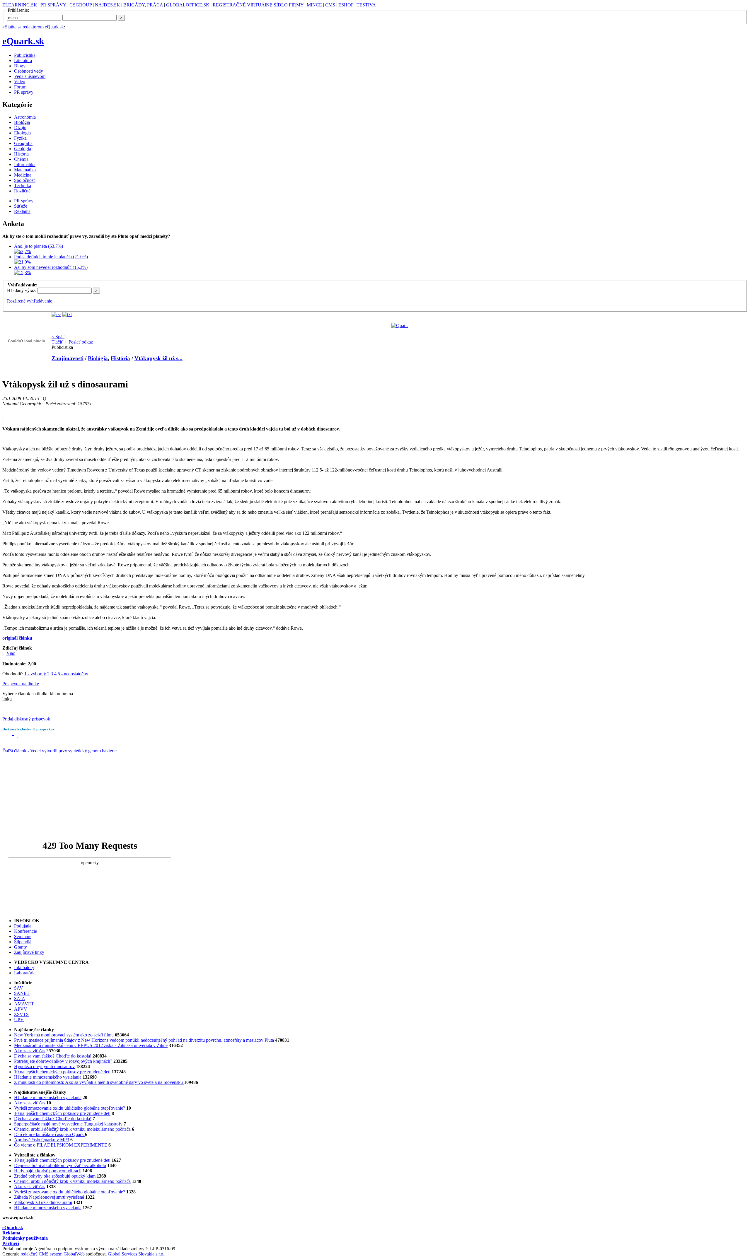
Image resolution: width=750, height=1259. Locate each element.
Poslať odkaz (81, 341)
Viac (10, 653)
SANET (22, 993)
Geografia (23, 143)
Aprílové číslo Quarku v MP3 (41, 1139)
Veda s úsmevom (29, 76)
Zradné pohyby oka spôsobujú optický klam (55, 1175)
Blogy (19, 65)
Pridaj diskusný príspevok (26, 718)
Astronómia (25, 117)
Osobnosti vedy (28, 71)
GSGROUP (80, 4)
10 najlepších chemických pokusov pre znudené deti (62, 1071)
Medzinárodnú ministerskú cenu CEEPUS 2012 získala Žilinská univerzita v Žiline (91, 1045)
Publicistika (24, 55)
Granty (20, 946)
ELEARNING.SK (19, 4)
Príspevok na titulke (20, 683)
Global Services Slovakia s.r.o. (136, 1253)
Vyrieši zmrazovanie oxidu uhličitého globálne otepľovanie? (69, 1108)
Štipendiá (22, 941)
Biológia (22, 122)
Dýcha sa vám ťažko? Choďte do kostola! (52, 1055)
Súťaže (20, 206)
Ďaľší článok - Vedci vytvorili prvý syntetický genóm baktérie (59, 750)
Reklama (22, 211)
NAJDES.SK (107, 4)
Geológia (22, 148)
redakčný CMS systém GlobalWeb (53, 1253)
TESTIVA (366, 4)
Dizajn (20, 127)
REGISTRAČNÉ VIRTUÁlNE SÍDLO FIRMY (258, 4)
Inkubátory (24, 967)
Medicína (22, 174)
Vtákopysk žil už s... (158, 358)
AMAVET (24, 1003)
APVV (20, 1009)
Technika (22, 185)
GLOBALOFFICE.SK (187, 4)
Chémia (21, 159)
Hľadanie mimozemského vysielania (47, 1076)
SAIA (19, 998)
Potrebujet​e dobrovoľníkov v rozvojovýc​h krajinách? (63, 1061)
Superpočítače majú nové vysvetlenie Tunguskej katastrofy (68, 1123)
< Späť (58, 336)
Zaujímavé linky (29, 952)
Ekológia (22, 132)
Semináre (22, 936)
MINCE (314, 4)
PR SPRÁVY (53, 4)
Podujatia (22, 925)
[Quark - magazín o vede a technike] (399, 325)
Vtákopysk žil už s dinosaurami (43, 1202)
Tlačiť (57, 341)
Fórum (20, 86)
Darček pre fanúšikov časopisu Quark (49, 1134)
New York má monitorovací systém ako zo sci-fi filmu (64, 1034)
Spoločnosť (24, 180)
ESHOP (345, 4)
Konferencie (25, 931)
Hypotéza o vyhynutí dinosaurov (44, 1066)
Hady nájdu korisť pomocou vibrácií (47, 1170)
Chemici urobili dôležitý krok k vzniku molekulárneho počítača (72, 1129)
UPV (19, 1019)
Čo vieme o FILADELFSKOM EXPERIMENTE (60, 1144)
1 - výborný (35, 673)
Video (19, 81)
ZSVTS (21, 1014)
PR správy (23, 92)
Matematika (25, 169)
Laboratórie (24, 972)
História (21, 153)
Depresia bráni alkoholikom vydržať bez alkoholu (60, 1165)
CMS (330, 4)
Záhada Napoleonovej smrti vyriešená (49, 1197)
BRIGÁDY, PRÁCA (143, 4)
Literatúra (23, 60)
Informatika (24, 164)
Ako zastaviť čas (29, 1050)
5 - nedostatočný (73, 673)
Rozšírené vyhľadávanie (29, 300)
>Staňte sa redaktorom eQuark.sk (33, 26)
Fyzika (20, 138)
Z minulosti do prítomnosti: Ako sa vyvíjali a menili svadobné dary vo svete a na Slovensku (99, 1082)
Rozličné (22, 190)
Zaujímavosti (67, 358)
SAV (18, 987)
